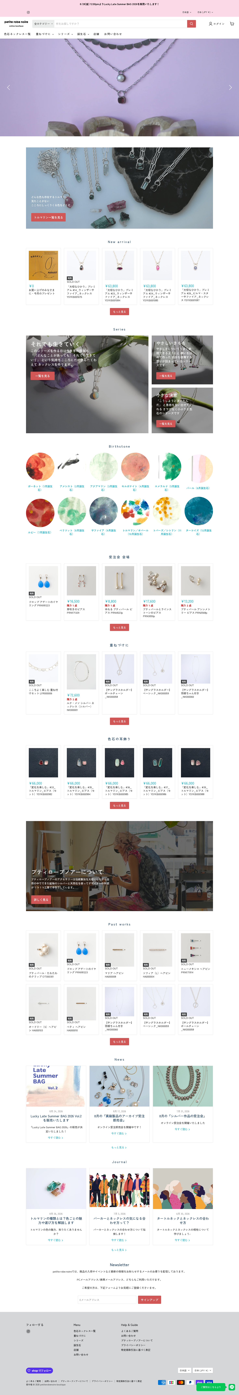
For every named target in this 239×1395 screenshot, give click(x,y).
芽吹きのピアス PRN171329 (76, 611)
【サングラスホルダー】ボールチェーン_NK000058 (119, 693)
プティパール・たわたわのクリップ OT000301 (43, 974)
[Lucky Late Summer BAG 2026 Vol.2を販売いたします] (56, 1086)
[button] (9, 87)
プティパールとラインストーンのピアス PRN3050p (157, 612)
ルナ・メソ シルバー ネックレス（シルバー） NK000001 (80, 706)
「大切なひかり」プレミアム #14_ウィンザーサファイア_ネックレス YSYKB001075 (81, 292)
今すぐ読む (54, 1137)
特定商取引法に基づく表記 (135, 1350)
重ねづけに (44, 34)
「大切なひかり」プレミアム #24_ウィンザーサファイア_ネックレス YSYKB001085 (157, 295)
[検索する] (191, 24)
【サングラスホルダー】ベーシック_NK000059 (157, 691)
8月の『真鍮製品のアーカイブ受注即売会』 (119, 1118)
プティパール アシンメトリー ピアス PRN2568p (195, 611)
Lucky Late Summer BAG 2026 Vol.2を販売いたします (56, 1118)
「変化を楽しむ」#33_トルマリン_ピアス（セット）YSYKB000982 (43, 790)
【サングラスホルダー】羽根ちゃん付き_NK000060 (195, 693)
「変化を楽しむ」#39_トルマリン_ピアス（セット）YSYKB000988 (195, 790)
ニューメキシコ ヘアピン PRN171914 (195, 970)
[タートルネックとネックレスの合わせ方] (183, 1188)
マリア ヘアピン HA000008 (114, 974)
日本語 (185, 12)
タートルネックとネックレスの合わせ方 (183, 1220)
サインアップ (149, 1300)
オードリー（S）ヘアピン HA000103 (42, 1028)
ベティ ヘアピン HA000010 (76, 1028)
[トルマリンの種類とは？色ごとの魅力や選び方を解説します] (56, 1188)
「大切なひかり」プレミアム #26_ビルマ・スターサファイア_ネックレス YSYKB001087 (195, 295)
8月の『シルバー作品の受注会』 (182, 1116)
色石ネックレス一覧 (17, 34)
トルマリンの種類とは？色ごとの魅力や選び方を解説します (56, 1220)
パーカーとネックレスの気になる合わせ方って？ (119, 1220)
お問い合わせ (113, 34)
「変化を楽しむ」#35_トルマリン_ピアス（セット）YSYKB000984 (81, 790)
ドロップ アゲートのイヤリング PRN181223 (43, 603)
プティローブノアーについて (137, 1340)
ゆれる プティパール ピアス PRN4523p (118, 611)
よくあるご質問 (129, 1331)
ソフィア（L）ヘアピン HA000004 (157, 974)
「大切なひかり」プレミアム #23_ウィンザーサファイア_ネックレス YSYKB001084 (119, 295)
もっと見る (119, 312)
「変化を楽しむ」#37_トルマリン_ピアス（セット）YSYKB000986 (157, 790)
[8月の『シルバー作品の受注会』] (183, 1086)
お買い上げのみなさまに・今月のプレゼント (42, 291)
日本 (203, 12)
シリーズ (64, 34)
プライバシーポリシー (133, 1345)
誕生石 (82, 34)
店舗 (96, 34)
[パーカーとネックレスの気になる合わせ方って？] (119, 1188)
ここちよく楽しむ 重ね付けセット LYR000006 (43, 691)
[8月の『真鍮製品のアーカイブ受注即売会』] (119, 1086)
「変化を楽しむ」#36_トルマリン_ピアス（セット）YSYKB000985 (119, 790)
